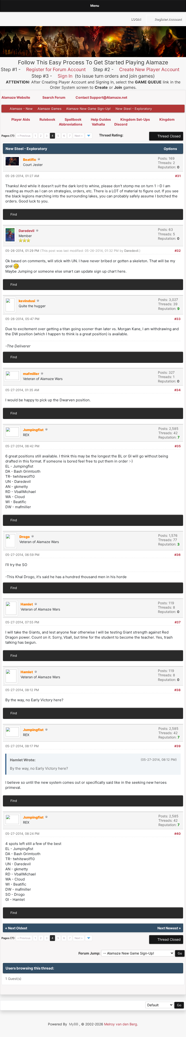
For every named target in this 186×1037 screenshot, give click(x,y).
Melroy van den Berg (120, 1024)
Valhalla (98, 124)
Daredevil (26, 231)
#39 (177, 746)
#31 (178, 176)
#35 (178, 446)
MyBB (73, 1024)
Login (135, 19)
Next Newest (167, 928)
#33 (177, 319)
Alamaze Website (16, 97)
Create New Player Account (149, 69)
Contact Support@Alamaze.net (101, 97)
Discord (120, 124)
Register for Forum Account (56, 69)
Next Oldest (17, 928)
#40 (177, 834)
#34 (177, 390)
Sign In (65, 76)
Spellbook (73, 119)
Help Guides (101, 119)
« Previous (24, 135)
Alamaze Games (50, 109)
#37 (178, 622)
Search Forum (54, 97)
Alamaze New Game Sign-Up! (88, 109)
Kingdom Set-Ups (135, 119)
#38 (177, 690)
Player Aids (20, 119)
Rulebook (47, 119)
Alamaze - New (21, 109)
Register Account (168, 19)
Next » (79, 135)
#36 (177, 555)
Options (171, 149)
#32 (178, 251)
